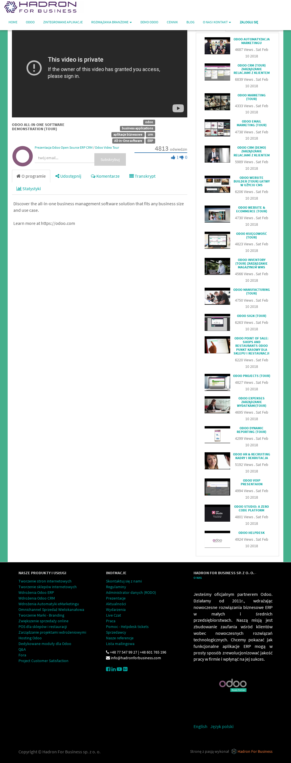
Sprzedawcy (116, 632)
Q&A (22, 649)
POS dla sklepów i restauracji (42, 626)
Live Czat (113, 615)
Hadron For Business (255, 751)
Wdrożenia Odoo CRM (36, 598)
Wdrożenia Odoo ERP (36, 592)
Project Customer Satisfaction (43, 660)
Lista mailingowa (120, 643)
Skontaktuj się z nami (124, 581)
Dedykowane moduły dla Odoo (44, 643)
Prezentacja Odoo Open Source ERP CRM (64, 147)
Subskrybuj (110, 159)
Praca (110, 620)
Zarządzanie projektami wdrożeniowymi (52, 632)
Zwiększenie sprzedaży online (43, 620)
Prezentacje (116, 598)
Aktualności (116, 603)
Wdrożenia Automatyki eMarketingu (48, 603)
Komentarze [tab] (107, 176)
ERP (150, 140)
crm (150, 134)
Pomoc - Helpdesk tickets (127, 626)
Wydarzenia (116, 609)
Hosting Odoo (30, 637)
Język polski (222, 726)
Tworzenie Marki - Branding (41, 615)
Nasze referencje (120, 637)
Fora (22, 655)
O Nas (198, 578)
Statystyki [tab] (31, 188)
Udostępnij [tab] (70, 176)
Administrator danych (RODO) (131, 592)
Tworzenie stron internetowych (45, 581)
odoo (149, 122)
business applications (137, 128)
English (200, 726)
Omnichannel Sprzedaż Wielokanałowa (51, 609)
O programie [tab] (33, 176)
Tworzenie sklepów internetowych (47, 586)
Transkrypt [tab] (144, 176)
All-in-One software (128, 140)
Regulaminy (116, 586)
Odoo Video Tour (107, 147)
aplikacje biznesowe (127, 134)
